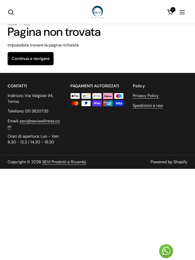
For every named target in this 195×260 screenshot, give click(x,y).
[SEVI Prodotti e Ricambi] (97, 12)
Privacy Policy (146, 95)
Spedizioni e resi (148, 105)
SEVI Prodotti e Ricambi (64, 162)
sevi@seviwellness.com (34, 123)
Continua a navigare (31, 58)
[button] (11, 12)
